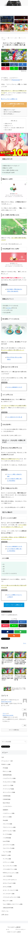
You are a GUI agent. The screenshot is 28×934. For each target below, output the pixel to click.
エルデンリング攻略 (8, 785)
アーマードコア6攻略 (8, 789)
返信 (25, 709)
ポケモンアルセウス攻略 (9, 883)
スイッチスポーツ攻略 (8, 893)
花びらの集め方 (8, 129)
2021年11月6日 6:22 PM (6, 701)
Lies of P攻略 (6, 841)
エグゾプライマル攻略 (8, 844)
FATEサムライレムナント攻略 (10, 872)
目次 (12, 120)
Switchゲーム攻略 (6, 855)
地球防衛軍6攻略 (7, 775)
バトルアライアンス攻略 (9, 778)
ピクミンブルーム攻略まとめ (14, 605)
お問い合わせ (4, 914)
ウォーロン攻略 (7, 851)
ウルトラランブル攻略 (8, 848)
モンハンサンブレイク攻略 (10, 865)
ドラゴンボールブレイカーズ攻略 (11, 897)
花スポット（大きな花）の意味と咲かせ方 (14, 127)
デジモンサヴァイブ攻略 (9, 782)
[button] (22, 68)
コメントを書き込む (14, 729)
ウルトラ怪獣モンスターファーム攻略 (12, 904)
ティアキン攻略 (7, 858)
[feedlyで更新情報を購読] (20, 631)
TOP (2, 757)
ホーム (7, 929)
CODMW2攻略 (6, 795)
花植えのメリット (9, 125)
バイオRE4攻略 (7, 837)
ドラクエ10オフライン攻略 (10, 869)
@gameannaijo (16, 79)
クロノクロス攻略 (7, 823)
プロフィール (4, 911)
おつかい (9, 308)
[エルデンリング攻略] (7, 19)
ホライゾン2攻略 (7, 816)
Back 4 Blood (6, 802)
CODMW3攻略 (6, 799)
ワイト (4, 713)
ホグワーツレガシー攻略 (9, 830)
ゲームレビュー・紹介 (7, 761)
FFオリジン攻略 (7, 771)
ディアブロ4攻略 (7, 834)
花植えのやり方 (8, 123)
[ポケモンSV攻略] (21, 27)
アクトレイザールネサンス (10, 879)
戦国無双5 (5, 809)
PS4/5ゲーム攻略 (5, 764)
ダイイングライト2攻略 (9, 792)
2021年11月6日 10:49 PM (8, 715)
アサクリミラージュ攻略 (9, 827)
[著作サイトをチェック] (7, 631)
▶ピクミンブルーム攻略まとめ (9, 99)
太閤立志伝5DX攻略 (8, 907)
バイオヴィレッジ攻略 (8, 813)
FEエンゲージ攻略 (7, 900)
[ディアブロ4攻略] (21, 19)
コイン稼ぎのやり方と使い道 (14, 417)
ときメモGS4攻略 (7, 876)
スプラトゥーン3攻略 (8, 862)
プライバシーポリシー (20, 929)
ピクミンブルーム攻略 (7, 611)
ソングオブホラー (7, 806)
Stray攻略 (5, 820)
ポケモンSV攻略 (7, 886)
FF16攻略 (5, 768)
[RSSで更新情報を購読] (14, 635)
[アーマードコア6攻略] (7, 27)
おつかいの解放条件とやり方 (14, 387)
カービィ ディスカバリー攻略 (10, 890)
